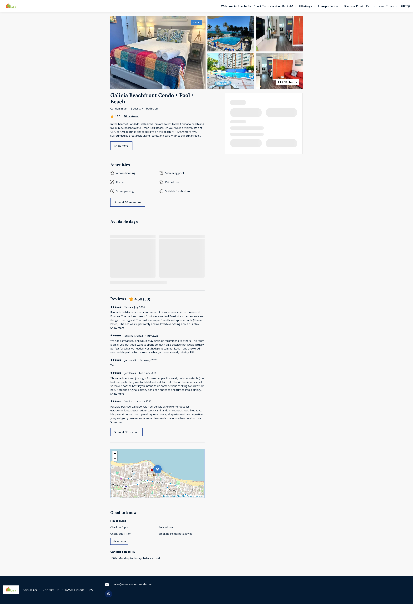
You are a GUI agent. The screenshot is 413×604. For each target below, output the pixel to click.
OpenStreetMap (179, 496)
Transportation (328, 6)
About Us (30, 589)
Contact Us (51, 589)
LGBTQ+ (404, 6)
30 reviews (131, 116)
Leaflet (166, 496)
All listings (305, 6)
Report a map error (195, 496)
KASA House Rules (79, 589)
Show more (117, 328)
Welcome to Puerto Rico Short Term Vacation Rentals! (257, 6)
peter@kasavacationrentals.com (132, 584)
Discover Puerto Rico (358, 6)
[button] (161, 477)
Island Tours (385, 6)
